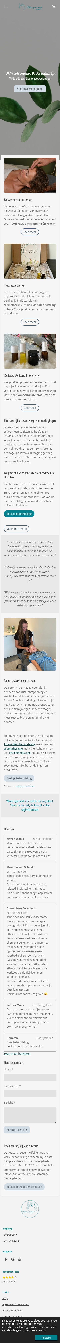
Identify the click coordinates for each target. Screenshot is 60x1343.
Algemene (15, 1304)
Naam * (9, 1069)
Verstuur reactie (16, 1130)
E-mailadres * (12, 1086)
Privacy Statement (12, 1310)
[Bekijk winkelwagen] (54, 7)
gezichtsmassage (20, 753)
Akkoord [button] (46, 1337)
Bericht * (9, 1102)
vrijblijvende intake (25, 786)
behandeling (27, 744)
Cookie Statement (12, 1316)
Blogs (5, 1298)
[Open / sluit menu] (6, 7)
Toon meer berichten (17, 1053)
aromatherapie (13, 748)
